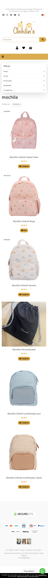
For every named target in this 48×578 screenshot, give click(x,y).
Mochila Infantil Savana (24, 285)
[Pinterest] (11, 15)
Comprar (25, 166)
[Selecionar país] (43, 15)
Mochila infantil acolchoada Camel (24, 477)
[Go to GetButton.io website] (42, 575)
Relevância (16, 104)
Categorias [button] (7, 90)
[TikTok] (19, 15)
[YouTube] (15, 15)
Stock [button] (5, 76)
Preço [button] (5, 71)
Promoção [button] (7, 81)
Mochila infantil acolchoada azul (24, 413)
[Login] (17, 48)
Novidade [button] (7, 85)
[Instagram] (7, 15)
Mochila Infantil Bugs (24, 221)
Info (25, 230)
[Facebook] (3, 15)
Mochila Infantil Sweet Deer (24, 157)
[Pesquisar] (42, 39)
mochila (10, 97)
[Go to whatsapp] (42, 571)
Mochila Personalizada (24, 349)
